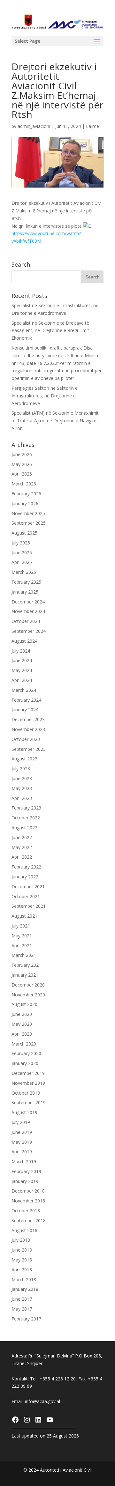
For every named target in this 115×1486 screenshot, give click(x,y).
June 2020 (22, 1014)
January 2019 (25, 1181)
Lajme (92, 126)
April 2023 (22, 798)
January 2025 (25, 592)
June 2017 (22, 1299)
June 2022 (22, 837)
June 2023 (22, 778)
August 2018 (24, 1230)
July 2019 (21, 1122)
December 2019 (28, 1073)
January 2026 (25, 503)
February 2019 (26, 1171)
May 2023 (22, 788)
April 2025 (22, 562)
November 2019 (28, 1083)
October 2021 (26, 896)
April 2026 (22, 474)
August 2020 (24, 1004)
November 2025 (28, 513)
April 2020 (22, 1034)
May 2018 (22, 1260)
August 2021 (24, 916)
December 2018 (28, 1191)
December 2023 (28, 719)
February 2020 (26, 1053)
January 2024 (25, 709)
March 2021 (24, 955)
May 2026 (22, 464)
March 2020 (24, 1044)
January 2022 (25, 877)
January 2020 (25, 1063)
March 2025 (24, 572)
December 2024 (28, 602)
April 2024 (22, 680)
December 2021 (28, 886)
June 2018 (22, 1250)
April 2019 (22, 1152)
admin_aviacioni (34, 126)
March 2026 (24, 484)
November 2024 (28, 611)
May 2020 (22, 1024)
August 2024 (24, 641)
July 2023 (21, 768)
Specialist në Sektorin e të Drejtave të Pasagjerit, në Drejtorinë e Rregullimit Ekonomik (50, 330)
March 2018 (24, 1279)
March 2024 (24, 690)
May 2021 (22, 936)
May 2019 (22, 1142)
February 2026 (26, 494)
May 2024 (22, 670)
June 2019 (22, 1132)
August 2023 (24, 759)
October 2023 (26, 739)
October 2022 (26, 818)
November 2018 (28, 1201)
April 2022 (22, 857)
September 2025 (29, 523)
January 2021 (25, 975)
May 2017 (22, 1309)
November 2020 (28, 995)
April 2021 (22, 946)
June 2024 (22, 660)
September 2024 (29, 631)
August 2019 (24, 1112)
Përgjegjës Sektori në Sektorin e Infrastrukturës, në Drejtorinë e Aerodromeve (45, 395)
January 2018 (25, 1289)
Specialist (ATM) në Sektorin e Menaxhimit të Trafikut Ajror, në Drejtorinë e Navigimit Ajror (55, 420)
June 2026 (22, 454)
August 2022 (24, 827)
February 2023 (26, 808)
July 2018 (21, 1240)
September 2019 (29, 1102)
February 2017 (26, 1319)
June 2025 (22, 553)
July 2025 (21, 543)
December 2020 (28, 985)
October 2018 (26, 1211)
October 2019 (26, 1093)
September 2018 (29, 1220)
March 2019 (24, 1161)
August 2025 (24, 533)
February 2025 (26, 582)
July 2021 (21, 926)
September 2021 (29, 906)
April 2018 (22, 1270)
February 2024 (26, 700)
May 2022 (22, 847)
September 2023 (29, 749)
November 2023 (28, 729)
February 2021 (26, 965)
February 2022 (26, 867)
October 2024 (26, 621)
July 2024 (21, 651)
